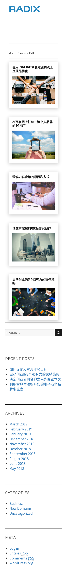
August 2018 (19, 458)
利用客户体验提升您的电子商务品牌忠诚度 (35, 387)
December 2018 (21, 438)
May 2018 (16, 468)
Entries (18, 552)
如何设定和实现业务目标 (28, 369)
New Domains (20, 508)
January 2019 (20, 433)
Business (16, 503)
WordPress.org (21, 562)
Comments (21, 558)
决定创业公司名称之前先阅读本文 (35, 379)
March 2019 (18, 423)
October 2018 (20, 448)
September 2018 (22, 453)
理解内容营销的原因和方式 (30, 177)
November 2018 (21, 443)
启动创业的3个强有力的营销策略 (34, 374)
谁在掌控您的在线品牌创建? (31, 228)
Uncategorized (21, 513)
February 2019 (20, 428)
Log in (14, 548)
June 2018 (17, 463)
